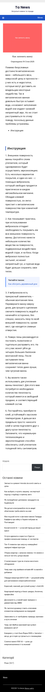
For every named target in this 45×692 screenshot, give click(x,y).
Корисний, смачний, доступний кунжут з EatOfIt (24, 586)
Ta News (22, 7)
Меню (40, 17)
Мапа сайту (29, 688)
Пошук (6, 461)
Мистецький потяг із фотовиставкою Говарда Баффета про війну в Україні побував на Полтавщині (23, 519)
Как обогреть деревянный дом (22, 284)
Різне (6, 663)
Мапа (5, 677)
